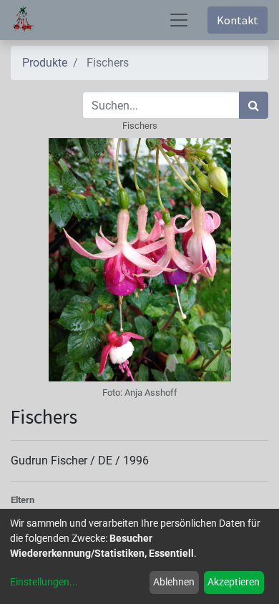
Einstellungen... (44, 582)
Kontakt (237, 20)
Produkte (44, 62)
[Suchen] (253, 105)
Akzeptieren (233, 582)
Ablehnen (174, 582)
